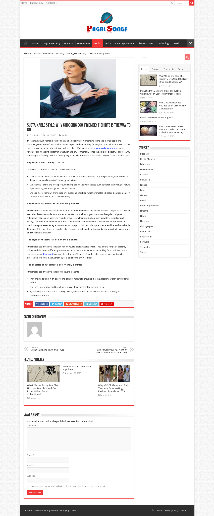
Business (36, 43)
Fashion (97, 43)
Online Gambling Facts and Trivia (47, 348)
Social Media (146, 236)
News (151, 43)
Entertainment (83, 43)
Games (143, 195)
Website (31, 476)
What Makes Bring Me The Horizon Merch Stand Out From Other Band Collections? (42, 390)
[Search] (191, 3)
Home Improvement (124, 43)
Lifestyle (141, 43)
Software (144, 242)
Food (142, 190)
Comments (169, 69)
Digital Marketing (52, 43)
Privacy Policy (36, 3)
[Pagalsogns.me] (107, 22)
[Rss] (172, 3)
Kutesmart (48, 254)
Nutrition (144, 221)
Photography (146, 226)
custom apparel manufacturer (104, 148)
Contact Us (51, 3)
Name (30, 455)
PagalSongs (52, 510)
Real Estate (145, 231)
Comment (32, 425)
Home (24, 3)
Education (69, 43)
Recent (144, 69)
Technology (163, 43)
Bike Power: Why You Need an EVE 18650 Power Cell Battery (111, 350)
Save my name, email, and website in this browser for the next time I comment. (67, 486)
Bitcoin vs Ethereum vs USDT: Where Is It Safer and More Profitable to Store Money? (172, 129)
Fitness (143, 185)
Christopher (35, 135)
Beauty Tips (145, 179)
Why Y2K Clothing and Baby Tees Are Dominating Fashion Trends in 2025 (114, 388)
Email (30, 465)
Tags (180, 69)
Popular (155, 69)
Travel (176, 43)
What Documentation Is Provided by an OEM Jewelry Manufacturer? (172, 105)
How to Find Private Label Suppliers (157, 117)
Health (108, 43)
